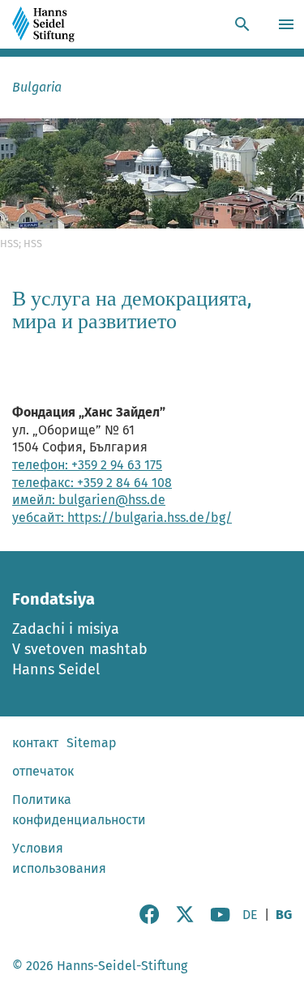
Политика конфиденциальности (79, 809)
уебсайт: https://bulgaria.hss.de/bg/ (122, 517)
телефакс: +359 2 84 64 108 (92, 482)
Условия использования (59, 858)
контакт (35, 742)
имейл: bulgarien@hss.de (88, 499)
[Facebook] (149, 919)
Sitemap (91, 742)
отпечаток (43, 771)
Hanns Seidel (56, 669)
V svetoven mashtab (80, 649)
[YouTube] (220, 919)
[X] (185, 919)
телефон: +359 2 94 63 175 (87, 464)
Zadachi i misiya (65, 629)
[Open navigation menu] (288, 24)
